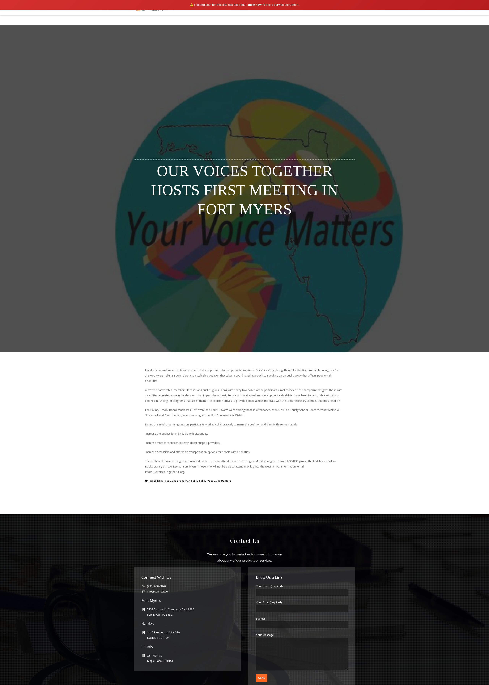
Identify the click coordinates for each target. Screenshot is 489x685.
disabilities (157, 481)
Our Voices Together (177, 481)
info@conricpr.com (158, 591)
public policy (198, 481)
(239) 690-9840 (156, 586)
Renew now (253, 4)
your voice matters (219, 481)
